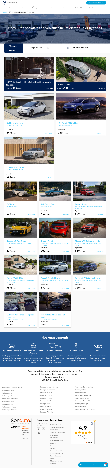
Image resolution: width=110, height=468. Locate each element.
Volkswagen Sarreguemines (84, 387)
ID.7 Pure (10, 204)
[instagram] (44, 429)
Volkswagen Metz (80, 392)
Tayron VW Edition (15, 278)
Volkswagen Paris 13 (45, 392)
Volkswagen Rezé (44, 404)
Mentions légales (55, 425)
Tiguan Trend (47, 241)
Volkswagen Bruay (8, 404)
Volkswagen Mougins (82, 404)
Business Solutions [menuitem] (92, 7)
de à (80, 48)
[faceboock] (39, 429)
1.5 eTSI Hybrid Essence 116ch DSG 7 (18, 243)
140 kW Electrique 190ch (66, 125)
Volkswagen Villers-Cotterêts (48, 387)
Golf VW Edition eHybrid (15, 82)
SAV (98, 350)
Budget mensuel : (36, 48)
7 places (68, 85)
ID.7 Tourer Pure (48, 204)
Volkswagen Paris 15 (45, 398)
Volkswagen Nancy (81, 390)
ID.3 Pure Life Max (14, 123)
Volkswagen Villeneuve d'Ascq (12, 387)
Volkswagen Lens (8, 393)
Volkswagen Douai (8, 401)
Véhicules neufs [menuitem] (8, 7)
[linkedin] (39, 433)
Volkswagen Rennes (45, 409)
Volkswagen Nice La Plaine (83, 401)
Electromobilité (76, 350)
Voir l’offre (49, 88)
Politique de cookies (56, 440)
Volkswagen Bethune (9, 407)
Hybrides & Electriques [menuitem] (35, 7)
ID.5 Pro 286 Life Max (16, 167)
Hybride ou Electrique (12, 350)
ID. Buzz (60, 84)
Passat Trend (81, 204)
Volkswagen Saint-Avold (83, 395)
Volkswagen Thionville (45, 412)
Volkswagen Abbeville (9, 410)
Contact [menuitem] (103, 7)
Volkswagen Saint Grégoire (47, 401)
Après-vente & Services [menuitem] (63, 7)
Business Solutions (55, 350)
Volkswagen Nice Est (82, 398)
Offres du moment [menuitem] (49, 7)
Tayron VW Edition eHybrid (87, 278)
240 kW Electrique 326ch (14, 320)
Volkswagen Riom (80, 406)
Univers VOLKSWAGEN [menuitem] (78, 7)
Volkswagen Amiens (8, 390)
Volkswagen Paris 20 (45, 395)
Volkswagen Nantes (44, 406)
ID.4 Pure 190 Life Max (68, 123)
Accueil (5, 12)
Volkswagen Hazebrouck (10, 396)
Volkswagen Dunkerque (10, 398)
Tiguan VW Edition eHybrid (87, 241)
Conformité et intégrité (57, 432)
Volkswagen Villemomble (46, 390)
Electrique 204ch (12, 206)
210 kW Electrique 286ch (14, 170)
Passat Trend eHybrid (50, 278)
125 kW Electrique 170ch (14, 125)
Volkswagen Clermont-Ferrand (85, 409)
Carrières (53, 443)
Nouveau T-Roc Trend (16, 241)
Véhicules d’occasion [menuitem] (21, 7)
